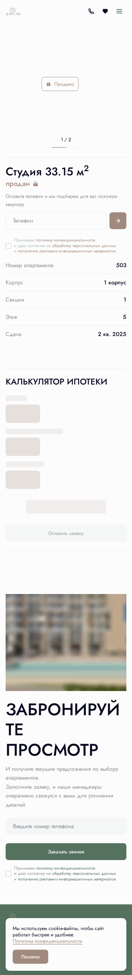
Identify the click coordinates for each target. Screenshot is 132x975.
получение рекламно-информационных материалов (66, 251)
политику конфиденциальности (65, 240)
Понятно (30, 956)
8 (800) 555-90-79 (91, 11)
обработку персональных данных (84, 246)
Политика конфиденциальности (47, 940)
